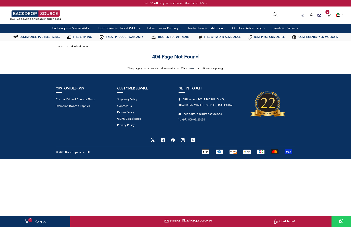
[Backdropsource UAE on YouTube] (193, 140)
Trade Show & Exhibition (205, 28)
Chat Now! (287, 221)
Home (59, 46)
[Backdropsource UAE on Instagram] (183, 140)
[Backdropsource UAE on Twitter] (153, 140)
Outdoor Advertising (247, 28)
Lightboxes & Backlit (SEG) (118, 28)
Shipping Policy (127, 99)
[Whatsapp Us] (341, 221)
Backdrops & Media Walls (71, 28)
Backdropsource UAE (78, 152)
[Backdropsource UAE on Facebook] (163, 140)
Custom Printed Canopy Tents (75, 99)
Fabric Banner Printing (163, 28)
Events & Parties (284, 28)
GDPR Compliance (129, 118)
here (191, 68)
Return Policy (125, 112)
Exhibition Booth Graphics (73, 106)
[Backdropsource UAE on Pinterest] (173, 140)
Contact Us (124, 106)
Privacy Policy (126, 125)
